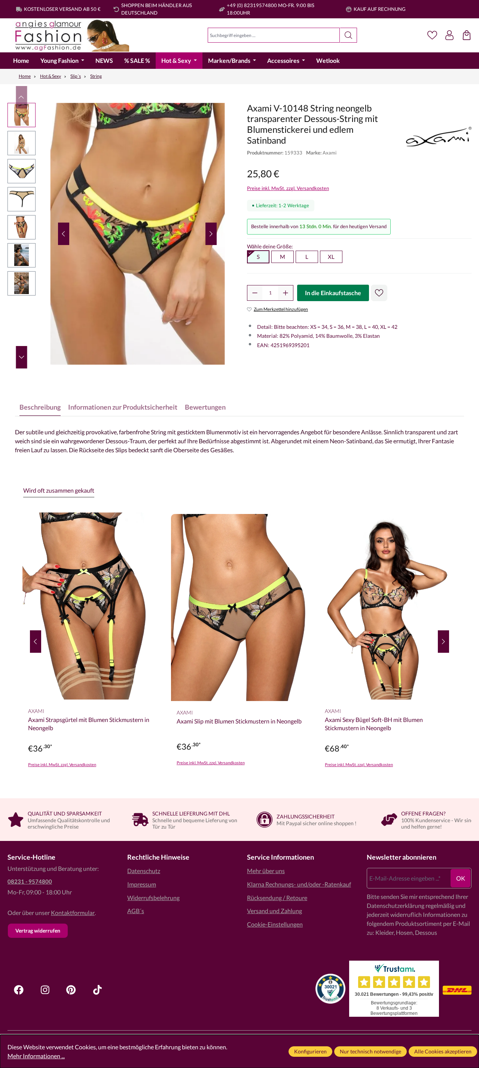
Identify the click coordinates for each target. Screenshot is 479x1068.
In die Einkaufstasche (333, 292)
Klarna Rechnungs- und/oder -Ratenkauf (299, 884)
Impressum (141, 884)
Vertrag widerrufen (37, 930)
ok (460, 878)
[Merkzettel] (432, 35)
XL (331, 256)
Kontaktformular (73, 912)
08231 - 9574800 (29, 881)
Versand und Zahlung (274, 910)
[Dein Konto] (449, 35)
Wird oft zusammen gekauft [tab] (58, 490)
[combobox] (274, 35)
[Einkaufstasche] (467, 35)
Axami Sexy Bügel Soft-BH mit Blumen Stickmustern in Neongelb (374, 723)
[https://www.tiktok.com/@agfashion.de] (97, 990)
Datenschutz (143, 870)
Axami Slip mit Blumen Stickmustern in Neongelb (239, 721)
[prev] (35, 641)
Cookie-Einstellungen (275, 924)
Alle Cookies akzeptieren (443, 1051)
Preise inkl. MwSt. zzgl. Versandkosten (288, 188)
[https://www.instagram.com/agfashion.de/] (45, 990)
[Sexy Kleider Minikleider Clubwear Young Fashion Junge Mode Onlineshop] (68, 35)
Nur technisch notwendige (370, 1051)
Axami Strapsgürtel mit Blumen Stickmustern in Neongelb (88, 723)
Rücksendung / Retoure (277, 897)
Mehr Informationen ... (36, 1055)
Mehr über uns (266, 870)
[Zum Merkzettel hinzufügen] (379, 293)
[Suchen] (348, 35)
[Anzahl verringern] (254, 292)
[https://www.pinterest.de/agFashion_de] (71, 990)
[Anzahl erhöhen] (285, 292)
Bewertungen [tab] (205, 407)
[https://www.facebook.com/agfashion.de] (18, 990)
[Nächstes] (211, 234)
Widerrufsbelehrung (153, 897)
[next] (443, 641)
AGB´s (135, 910)
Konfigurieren (310, 1051)
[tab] (40, 407)
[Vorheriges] (63, 234)
